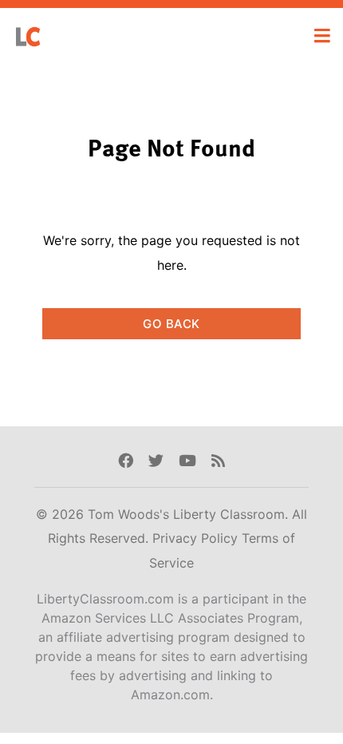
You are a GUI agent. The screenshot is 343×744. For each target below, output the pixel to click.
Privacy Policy (197, 538)
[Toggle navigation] (322, 36)
